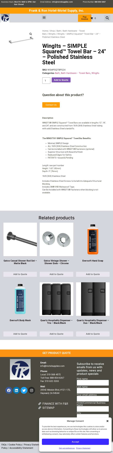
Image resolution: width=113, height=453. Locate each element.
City (79, 413)
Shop (52, 31)
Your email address (87, 395)
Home (45, 31)
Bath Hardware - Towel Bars (75, 73)
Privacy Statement (83, 448)
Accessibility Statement (21, 448)
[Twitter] (24, 390)
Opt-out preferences (67, 448)
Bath (59, 31)
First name (82, 379)
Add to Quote (61, 80)
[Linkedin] (16, 390)
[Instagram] (31, 390)
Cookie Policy (15, 444)
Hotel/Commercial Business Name (91, 404)
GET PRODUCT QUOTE (56, 353)
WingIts (52, 34)
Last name (82, 387)
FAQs (3, 444)
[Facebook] (8, 390)
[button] (107, 421)
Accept (75, 441)
